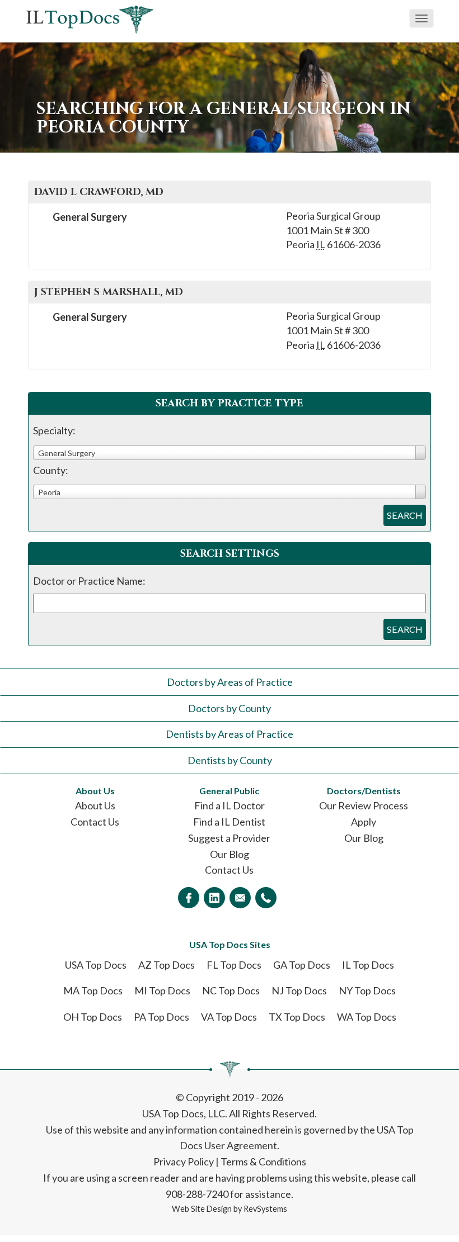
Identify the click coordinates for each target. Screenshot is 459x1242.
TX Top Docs (297, 1017)
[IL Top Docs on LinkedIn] (214, 898)
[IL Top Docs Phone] (266, 898)
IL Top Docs (368, 965)
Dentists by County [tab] (230, 760)
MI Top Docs (162, 990)
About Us (95, 805)
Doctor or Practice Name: (89, 581)
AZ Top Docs (166, 965)
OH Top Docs (92, 1017)
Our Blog (229, 854)
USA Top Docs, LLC (183, 1113)
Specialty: (54, 430)
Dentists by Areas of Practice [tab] (229, 734)
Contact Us (95, 822)
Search (405, 515)
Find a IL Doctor (229, 805)
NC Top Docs (231, 990)
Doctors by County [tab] (229, 708)
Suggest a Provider (229, 838)
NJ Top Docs (299, 990)
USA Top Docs (96, 965)
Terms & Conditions (263, 1161)
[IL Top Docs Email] (240, 898)
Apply (363, 822)
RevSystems (265, 1208)
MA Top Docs (93, 990)
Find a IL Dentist (229, 822)
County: (50, 470)
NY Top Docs (367, 990)
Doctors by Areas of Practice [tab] (230, 682)
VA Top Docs (229, 1017)
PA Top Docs (161, 1017)
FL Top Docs (234, 965)
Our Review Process (363, 805)
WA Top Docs (366, 1017)
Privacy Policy (183, 1161)
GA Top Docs (301, 965)
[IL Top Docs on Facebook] (188, 898)
